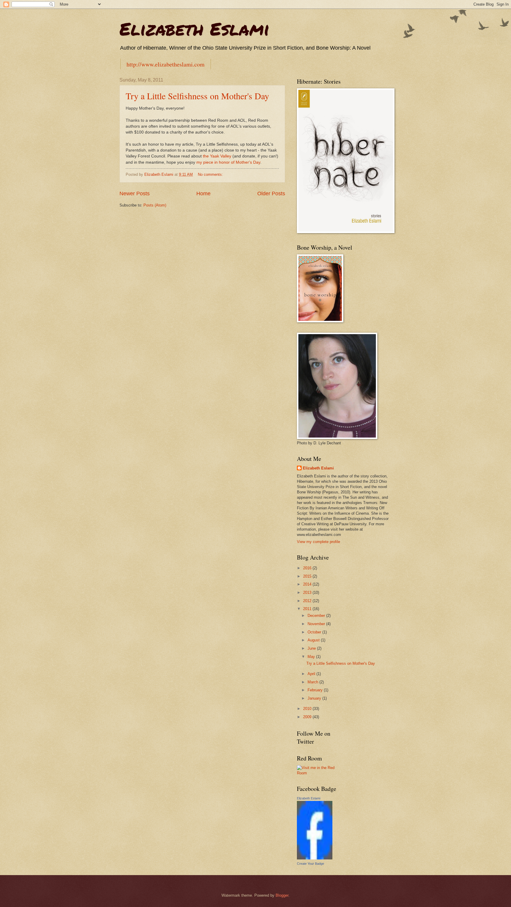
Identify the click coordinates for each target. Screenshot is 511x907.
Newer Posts (134, 193)
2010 (308, 708)
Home (203, 193)
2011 (308, 609)
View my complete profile (318, 541)
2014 (308, 584)
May (312, 656)
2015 (308, 576)
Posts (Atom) (154, 205)
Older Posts (271, 193)
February (316, 690)
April (312, 674)
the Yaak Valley (217, 156)
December (317, 615)
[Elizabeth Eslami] (314, 858)
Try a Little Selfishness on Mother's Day (197, 96)
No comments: (211, 174)
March (313, 682)
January (315, 698)
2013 (308, 592)
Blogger (282, 895)
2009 (308, 717)
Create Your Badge (310, 863)
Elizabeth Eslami (194, 28)
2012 (308, 601)
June (312, 648)
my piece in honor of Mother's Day (228, 162)
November (317, 624)
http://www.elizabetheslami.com (166, 64)
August (314, 640)
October (315, 632)
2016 (308, 568)
